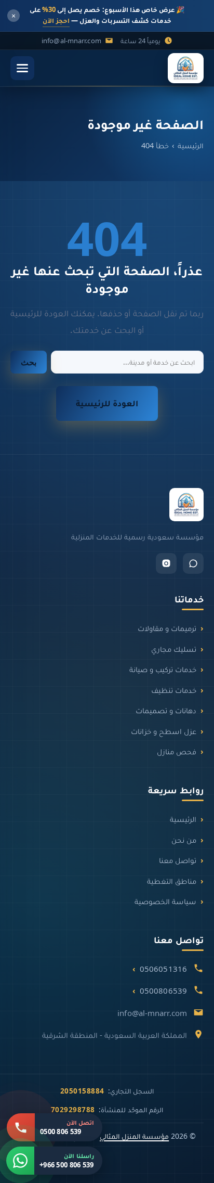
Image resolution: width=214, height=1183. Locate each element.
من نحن (183, 839)
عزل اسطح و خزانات (163, 731)
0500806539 (163, 990)
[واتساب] (193, 563)
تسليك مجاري (173, 649)
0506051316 (163, 968)
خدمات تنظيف (173, 690)
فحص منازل (176, 751)
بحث (28, 362)
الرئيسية (191, 145)
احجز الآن (56, 20)
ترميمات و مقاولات (167, 628)
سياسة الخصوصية (165, 901)
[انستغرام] (166, 563)
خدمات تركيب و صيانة (162, 669)
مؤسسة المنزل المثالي (134, 1136)
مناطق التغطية (171, 881)
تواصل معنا (177, 860)
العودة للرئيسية (107, 403)
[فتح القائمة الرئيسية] (22, 68)
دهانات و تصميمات (166, 710)
